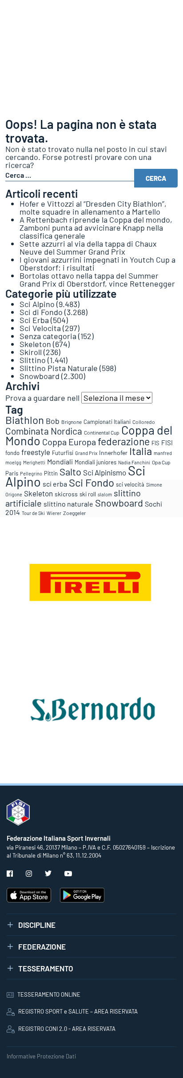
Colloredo (143, 422)
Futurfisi (62, 452)
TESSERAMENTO (45, 968)
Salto (70, 471)
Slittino (33, 360)
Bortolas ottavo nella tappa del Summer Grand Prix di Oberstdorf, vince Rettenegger (97, 279)
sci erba (55, 483)
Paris (11, 473)
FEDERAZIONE (42, 946)
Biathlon (24, 419)
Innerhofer (113, 452)
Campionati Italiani (107, 421)
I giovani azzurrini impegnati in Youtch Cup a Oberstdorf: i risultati (97, 263)
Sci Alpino (37, 304)
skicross (66, 494)
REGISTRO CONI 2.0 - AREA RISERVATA (66, 1028)
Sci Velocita (40, 328)
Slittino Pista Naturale (59, 368)
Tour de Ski (33, 513)
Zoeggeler (74, 513)
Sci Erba (34, 320)
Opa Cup (161, 462)
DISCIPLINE (37, 924)
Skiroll (31, 352)
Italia (140, 450)
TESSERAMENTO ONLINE (48, 994)
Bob (53, 421)
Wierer (54, 513)
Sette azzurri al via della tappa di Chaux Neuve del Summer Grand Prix (88, 247)
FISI (167, 443)
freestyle (35, 451)
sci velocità (130, 484)
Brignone (71, 422)
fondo (12, 452)
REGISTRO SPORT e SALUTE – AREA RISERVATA (78, 1011)
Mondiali (60, 461)
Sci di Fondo (41, 312)
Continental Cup (101, 432)
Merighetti (34, 462)
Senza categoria (48, 336)
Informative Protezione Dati (41, 1056)
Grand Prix (86, 453)
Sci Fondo (91, 482)
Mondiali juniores (95, 462)
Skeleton (35, 344)
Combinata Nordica (43, 430)
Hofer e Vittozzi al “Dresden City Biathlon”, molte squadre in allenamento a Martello (93, 207)
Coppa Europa (69, 441)
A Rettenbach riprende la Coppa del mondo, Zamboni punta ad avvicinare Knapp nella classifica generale (96, 227)
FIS (155, 443)
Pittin (51, 473)
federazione (124, 441)
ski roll (88, 494)
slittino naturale (68, 503)
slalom (105, 494)
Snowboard (40, 376)
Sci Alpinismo (104, 472)
